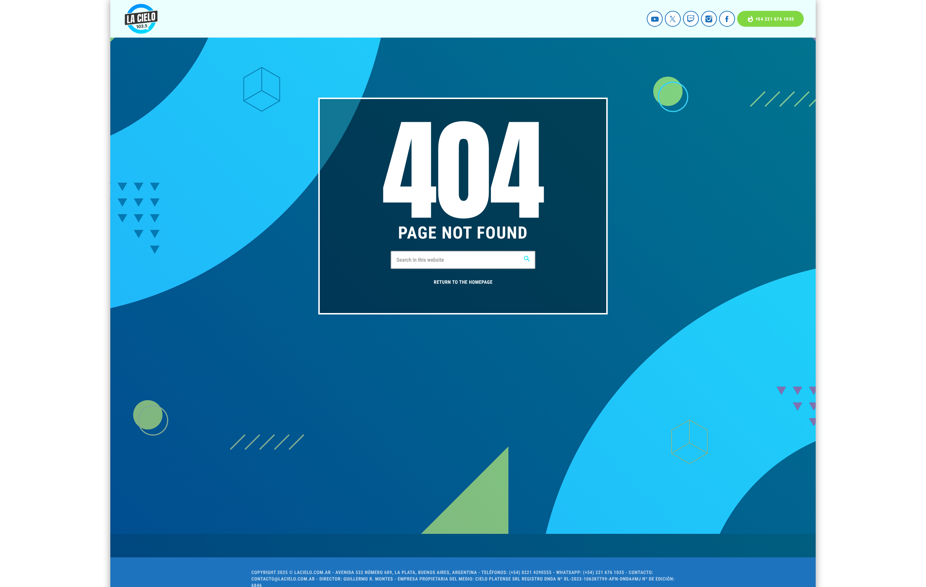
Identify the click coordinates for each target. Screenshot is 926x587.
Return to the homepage (463, 282)
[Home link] (141, 19)
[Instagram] (709, 19)
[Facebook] (727, 19)
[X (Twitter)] (673, 19)
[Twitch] (691, 19)
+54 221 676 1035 (770, 19)
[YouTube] (655, 19)
